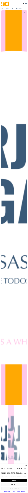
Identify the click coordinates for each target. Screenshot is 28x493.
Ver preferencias (14, 488)
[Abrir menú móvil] (26, 3)
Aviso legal (23, 491)
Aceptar (14, 480)
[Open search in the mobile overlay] (20, 3)
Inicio (2, 8)
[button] (26, 465)
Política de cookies (6, 491)
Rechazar (14, 484)
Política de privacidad (15, 491)
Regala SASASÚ (10, 8)
